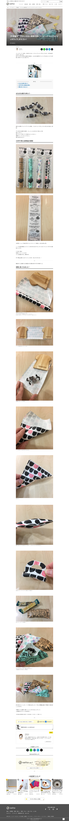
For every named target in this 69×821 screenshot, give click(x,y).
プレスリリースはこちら (14, 816)
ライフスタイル (12, 7)
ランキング (21, 4)
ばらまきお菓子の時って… (23, 83)
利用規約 (25, 816)
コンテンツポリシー (30, 816)
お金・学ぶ (51, 4)
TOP (7, 7)
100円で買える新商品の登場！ (24, 85)
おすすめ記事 (21, 816)
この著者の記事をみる (48, 741)
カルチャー (60, 4)
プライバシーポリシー (37, 816)
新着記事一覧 (21, 813)
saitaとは (27, 813)
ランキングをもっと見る (35, 799)
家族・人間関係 (32, 4)
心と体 (55, 4)
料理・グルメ (45, 4)
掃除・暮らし (38, 4)
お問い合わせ (8, 816)
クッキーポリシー (44, 816)
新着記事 (26, 4)
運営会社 (49, 816)
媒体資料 (52, 816)
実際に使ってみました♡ (23, 87)
